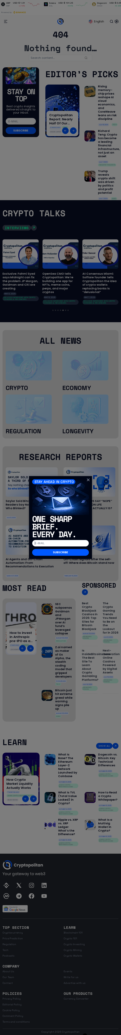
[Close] (88, 480)
